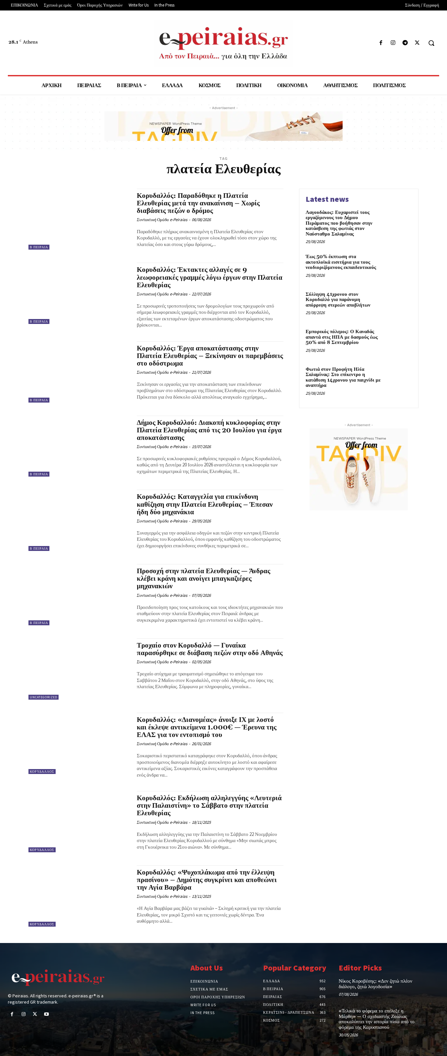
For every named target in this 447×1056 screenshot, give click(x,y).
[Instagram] (392, 43)
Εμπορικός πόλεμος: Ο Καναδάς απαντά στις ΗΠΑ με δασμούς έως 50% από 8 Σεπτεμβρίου (342, 337)
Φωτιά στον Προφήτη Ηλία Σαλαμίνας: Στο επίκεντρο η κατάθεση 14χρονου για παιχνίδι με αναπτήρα (343, 377)
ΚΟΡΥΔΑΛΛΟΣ (42, 771)
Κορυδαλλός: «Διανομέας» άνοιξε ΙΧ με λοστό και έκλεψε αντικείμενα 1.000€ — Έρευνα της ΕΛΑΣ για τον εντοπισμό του (207, 727)
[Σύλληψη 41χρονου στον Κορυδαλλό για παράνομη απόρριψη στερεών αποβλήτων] (398, 304)
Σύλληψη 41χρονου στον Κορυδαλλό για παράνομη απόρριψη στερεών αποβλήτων (338, 299)
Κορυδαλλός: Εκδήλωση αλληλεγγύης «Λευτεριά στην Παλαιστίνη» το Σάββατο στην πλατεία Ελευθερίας (209, 806)
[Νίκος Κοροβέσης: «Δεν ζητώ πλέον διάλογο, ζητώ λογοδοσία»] (429, 987)
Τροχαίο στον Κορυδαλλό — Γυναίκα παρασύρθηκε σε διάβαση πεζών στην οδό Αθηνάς (210, 649)
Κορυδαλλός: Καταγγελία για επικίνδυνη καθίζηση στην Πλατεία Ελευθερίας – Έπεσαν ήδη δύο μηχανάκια (205, 504)
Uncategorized (43, 697)
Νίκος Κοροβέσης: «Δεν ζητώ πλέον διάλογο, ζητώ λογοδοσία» (375, 984)
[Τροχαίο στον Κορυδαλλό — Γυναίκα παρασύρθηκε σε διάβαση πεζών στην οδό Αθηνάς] (79, 669)
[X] (417, 43)
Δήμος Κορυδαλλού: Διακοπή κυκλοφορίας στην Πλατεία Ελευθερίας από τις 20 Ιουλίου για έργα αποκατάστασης (209, 430)
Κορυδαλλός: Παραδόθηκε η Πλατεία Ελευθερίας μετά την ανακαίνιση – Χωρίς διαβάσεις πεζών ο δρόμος (198, 203)
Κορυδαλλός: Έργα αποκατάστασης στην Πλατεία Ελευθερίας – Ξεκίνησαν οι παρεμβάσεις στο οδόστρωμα (210, 356)
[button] (431, 43)
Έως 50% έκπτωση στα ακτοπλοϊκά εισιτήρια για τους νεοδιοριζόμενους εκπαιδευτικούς (341, 262)
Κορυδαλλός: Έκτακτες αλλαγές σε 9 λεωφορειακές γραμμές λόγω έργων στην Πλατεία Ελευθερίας (209, 277)
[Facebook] (380, 43)
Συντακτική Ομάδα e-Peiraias (162, 219)
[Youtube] (47, 1014)
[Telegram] (405, 43)
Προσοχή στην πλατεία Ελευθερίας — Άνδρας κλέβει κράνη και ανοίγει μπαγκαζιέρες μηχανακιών (203, 579)
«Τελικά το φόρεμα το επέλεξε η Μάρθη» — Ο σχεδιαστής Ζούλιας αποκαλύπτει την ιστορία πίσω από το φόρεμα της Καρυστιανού (377, 1019)
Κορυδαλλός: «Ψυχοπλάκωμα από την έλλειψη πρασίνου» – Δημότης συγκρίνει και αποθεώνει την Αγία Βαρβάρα (207, 880)
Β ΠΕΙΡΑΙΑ (39, 247)
